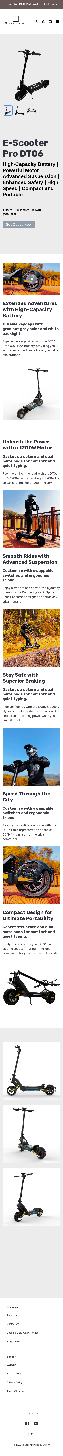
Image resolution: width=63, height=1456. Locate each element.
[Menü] (57, 21)
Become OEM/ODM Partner (22, 1332)
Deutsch (30, 1413)
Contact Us (13, 1323)
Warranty (12, 1364)
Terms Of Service (16, 1391)
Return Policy (14, 1373)
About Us (12, 1315)
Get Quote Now (19, 224)
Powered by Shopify (40, 1445)
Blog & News (14, 1341)
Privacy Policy (15, 1382)
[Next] (53, 74)
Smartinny (26, 1445)
